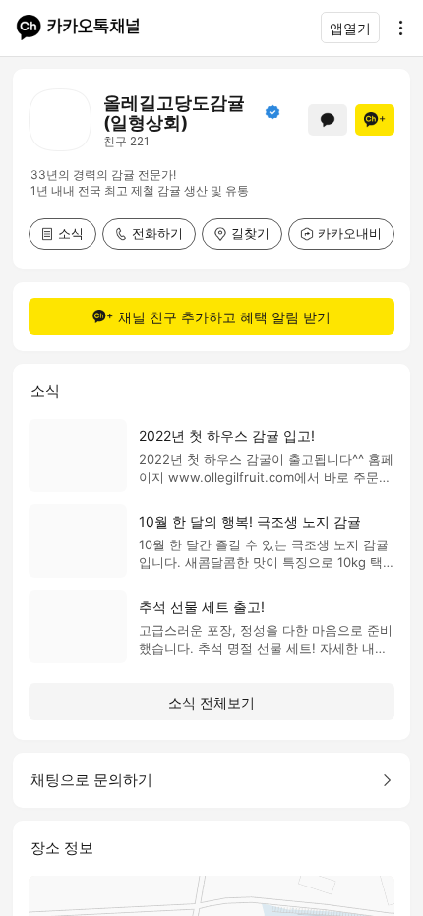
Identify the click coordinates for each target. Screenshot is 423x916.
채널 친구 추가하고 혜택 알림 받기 (224, 317)
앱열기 (350, 28)
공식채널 (272, 112)
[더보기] (395, 27)
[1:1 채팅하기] (327, 120)
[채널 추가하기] (374, 120)
